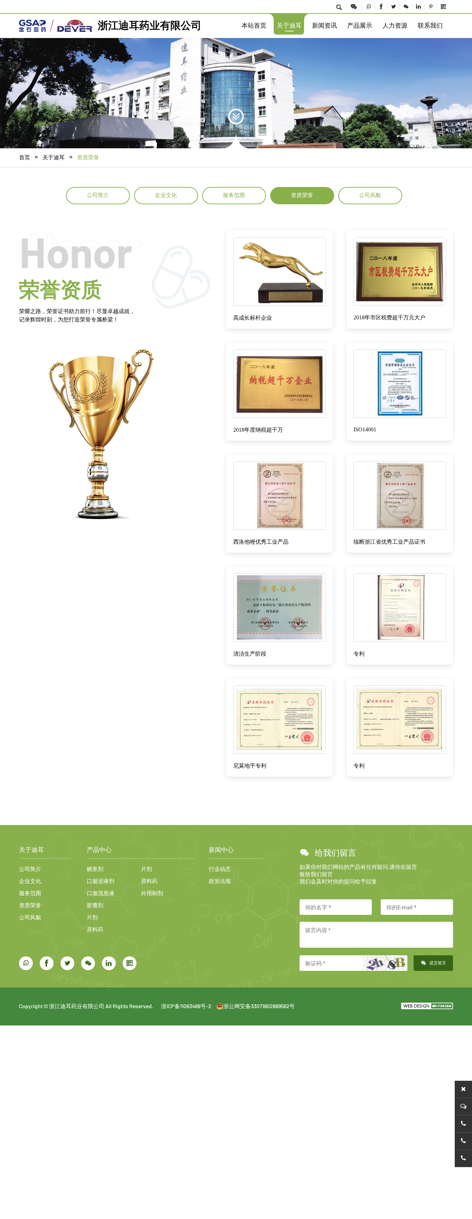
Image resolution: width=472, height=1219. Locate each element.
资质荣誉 (88, 157)
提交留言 (437, 962)
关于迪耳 (289, 25)
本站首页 (254, 25)
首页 (24, 157)
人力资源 (395, 25)
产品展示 (359, 25)
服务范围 (234, 195)
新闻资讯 (324, 25)
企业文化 (166, 195)
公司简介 (98, 195)
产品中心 (99, 849)
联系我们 (430, 25)
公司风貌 (370, 195)
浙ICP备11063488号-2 (186, 1006)
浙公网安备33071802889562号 (259, 1006)
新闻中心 (221, 849)
